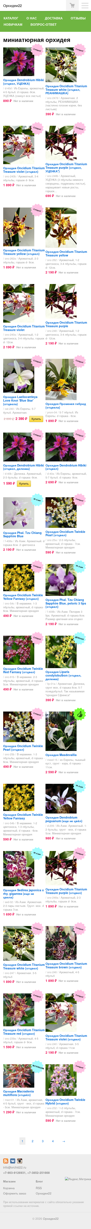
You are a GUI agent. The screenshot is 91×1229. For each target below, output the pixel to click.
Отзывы (78, 18)
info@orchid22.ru (14, 1167)
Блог (39, 1181)
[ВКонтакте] (12, 1162)
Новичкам (13, 24)
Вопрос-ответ (43, 24)
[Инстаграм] (19, 1162)
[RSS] (5, 1162)
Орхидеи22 (43, 1193)
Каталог (11, 18)
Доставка (54, 18)
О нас (31, 18)
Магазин (9, 1181)
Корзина (9, 1188)
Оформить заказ (14, 1193)
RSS (39, 1188)
